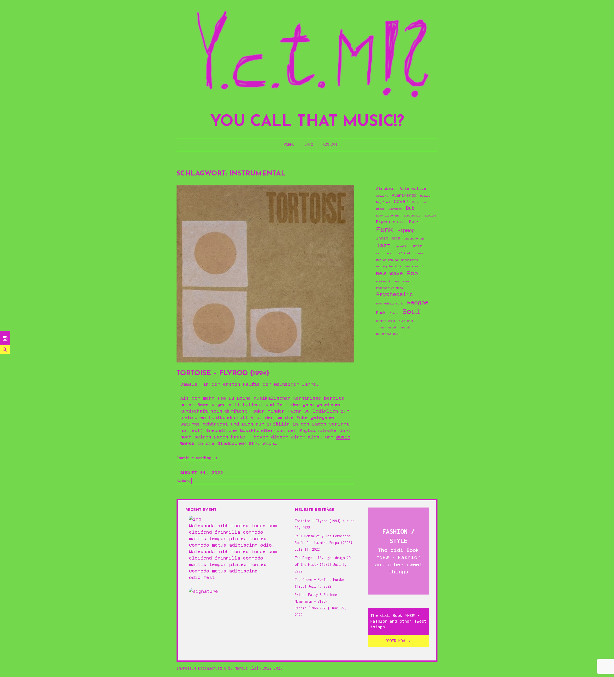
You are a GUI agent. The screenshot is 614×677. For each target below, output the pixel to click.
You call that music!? (307, 122)
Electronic (412, 215)
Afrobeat (386, 189)
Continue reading (197, 458)
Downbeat (395, 208)
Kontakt (330, 144)
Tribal (406, 327)
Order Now (395, 641)
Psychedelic (394, 294)
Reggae (418, 302)
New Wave (389, 273)
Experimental (390, 222)
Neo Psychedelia (388, 266)
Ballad (425, 195)
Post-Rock (383, 281)
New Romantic (415, 266)
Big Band (383, 202)
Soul (411, 312)
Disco (380, 208)
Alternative (413, 189)
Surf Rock (406, 321)
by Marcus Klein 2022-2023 (255, 668)
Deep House (420, 202)
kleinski (183, 480)
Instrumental (414, 238)
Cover (401, 201)
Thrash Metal (386, 327)
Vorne (289, 144)
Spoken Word (385, 321)
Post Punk (402, 281)
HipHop (406, 230)
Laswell (400, 246)
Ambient (382, 195)
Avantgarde (404, 195)
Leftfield (404, 253)
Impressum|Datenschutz (199, 668)
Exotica (430, 215)
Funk (384, 229)
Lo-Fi (420, 253)
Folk (414, 222)
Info (308, 144)
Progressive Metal (390, 287)
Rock (381, 313)
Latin (416, 246)
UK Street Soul (388, 334)
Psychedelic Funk (389, 303)
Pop (412, 273)
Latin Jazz (384, 253)
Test (209, 577)
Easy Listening (388, 215)
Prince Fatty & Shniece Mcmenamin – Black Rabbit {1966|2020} (316, 601)
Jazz (383, 245)
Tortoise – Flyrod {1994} (223, 373)
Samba (394, 313)
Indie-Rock (388, 238)
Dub (410, 208)
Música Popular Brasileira (397, 259)
